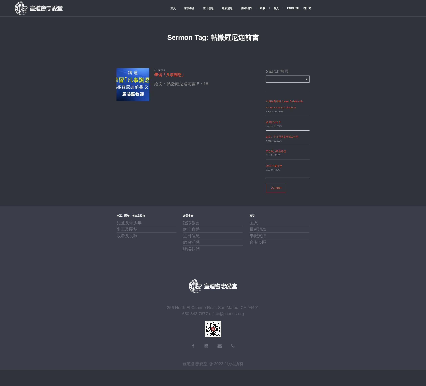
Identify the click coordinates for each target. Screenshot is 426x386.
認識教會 (191, 222)
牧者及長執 (127, 235)
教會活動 (191, 242)
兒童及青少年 (129, 222)
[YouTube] (206, 345)
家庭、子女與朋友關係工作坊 (282, 136)
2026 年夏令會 (274, 165)
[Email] (219, 345)
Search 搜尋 (277, 71)
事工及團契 (127, 229)
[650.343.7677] (232, 345)
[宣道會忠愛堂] (213, 286)
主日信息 (191, 235)
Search (307, 79)
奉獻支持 (258, 235)
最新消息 (258, 229)
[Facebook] (193, 345)
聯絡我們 (191, 248)
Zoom (276, 188)
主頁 (254, 222)
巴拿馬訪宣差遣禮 (276, 151)
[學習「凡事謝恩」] (132, 84)
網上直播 (191, 229)
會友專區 (258, 242)
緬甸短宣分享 (273, 122)
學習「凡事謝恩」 (170, 74)
